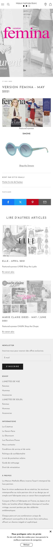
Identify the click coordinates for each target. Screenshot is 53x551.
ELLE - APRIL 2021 (13, 261)
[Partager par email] (45, 202)
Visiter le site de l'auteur (12, 182)
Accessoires (7, 395)
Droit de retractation (11, 467)
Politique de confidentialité (13, 454)
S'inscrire (12, 366)
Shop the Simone (26, 166)
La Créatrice (7, 427)
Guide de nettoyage (10, 463)
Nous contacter (8, 445)
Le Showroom (8, 436)
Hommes (6, 391)
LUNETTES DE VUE (11, 382)
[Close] (50, 531)
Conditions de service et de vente (16, 449)
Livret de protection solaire (13, 458)
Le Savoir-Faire (8, 431)
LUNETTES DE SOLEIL (12, 400)
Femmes (5, 386)
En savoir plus (8, 272)
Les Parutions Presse (11, 440)
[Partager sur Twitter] (20, 202)
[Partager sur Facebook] (8, 202)
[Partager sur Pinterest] (33, 202)
